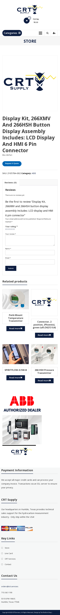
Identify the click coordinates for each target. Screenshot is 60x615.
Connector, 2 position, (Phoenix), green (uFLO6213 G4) (44, 324)
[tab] (10, 182)
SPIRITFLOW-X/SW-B (16, 370)
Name (8, 249)
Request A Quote (12, 163)
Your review (10, 234)
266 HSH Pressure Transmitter (44, 371)
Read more (14, 328)
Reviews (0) (11, 182)
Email (8, 258)
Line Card (9, 553)
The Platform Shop (45, 612)
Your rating (11, 226)
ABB (34, 173)
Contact (8, 564)
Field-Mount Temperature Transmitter (15, 318)
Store (7, 548)
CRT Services (10, 559)
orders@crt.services (9, 586)
